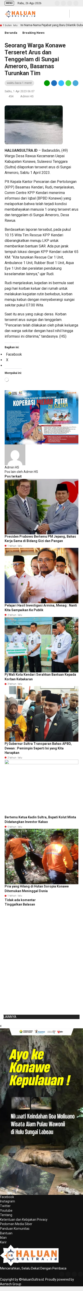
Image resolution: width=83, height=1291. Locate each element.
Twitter (5, 1206)
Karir (3, 1242)
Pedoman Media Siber (16, 1224)
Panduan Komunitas (15, 1228)
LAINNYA (9, 1017)
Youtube (6, 1210)
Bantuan (6, 1233)
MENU (9, 3)
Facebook (7, 1197)
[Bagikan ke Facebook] (54, 83)
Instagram (7, 1201)
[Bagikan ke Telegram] (75, 83)
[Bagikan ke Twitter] (61, 83)
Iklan (3, 1237)
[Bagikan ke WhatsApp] (68, 83)
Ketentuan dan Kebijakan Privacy (23, 1219)
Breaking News (33, 32)
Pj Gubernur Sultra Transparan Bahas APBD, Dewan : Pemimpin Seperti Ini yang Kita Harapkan (38, 748)
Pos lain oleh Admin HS (21, 472)
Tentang (6, 1215)
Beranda (11, 32)
